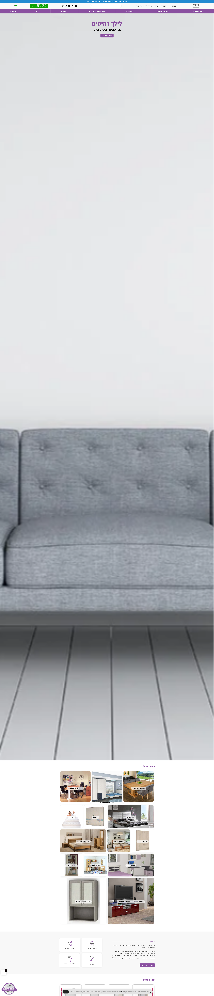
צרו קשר (139, 6)
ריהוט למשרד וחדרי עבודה (98, 11)
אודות (174, 6)
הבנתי (65, 992)
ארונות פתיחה (142, 841)
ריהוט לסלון (131, 11)
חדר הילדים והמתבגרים (107, 803)
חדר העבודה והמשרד (75, 788)
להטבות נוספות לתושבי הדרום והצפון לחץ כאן (115, 1)
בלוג (156, 6)
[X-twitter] (73, 6)
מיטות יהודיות (118, 841)
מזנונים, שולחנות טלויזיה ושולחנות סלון (130, 901)
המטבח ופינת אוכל (139, 788)
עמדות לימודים (95, 866)
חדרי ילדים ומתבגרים (198, 11)
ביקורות (163, 6)
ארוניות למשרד (71, 866)
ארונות (14, 11)
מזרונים (38, 11)
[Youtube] (69, 6)
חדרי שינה (65, 11)
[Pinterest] (63, 6)
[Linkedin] (66, 6)
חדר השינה (130, 817)
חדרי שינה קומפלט (83, 841)
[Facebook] (76, 6)
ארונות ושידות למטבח (83, 901)
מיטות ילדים (131, 866)
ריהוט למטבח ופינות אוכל (163, 11)
